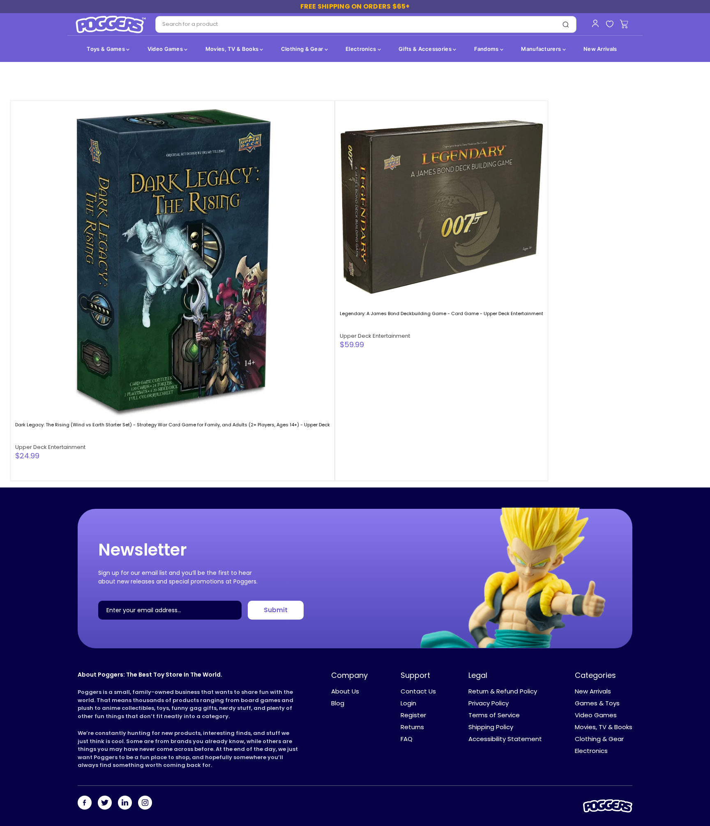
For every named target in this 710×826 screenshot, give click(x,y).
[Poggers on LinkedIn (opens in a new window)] (125, 803)
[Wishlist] (609, 24)
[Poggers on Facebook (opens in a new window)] (85, 803)
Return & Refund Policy (502, 691)
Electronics (362, 49)
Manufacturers (541, 49)
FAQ (407, 738)
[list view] (685, 85)
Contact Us (418, 691)
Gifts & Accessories (426, 49)
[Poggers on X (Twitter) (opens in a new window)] (105, 803)
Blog (337, 703)
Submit (276, 610)
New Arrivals (600, 49)
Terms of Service (494, 715)
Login (408, 703)
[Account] (595, 23)
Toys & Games (106, 49)
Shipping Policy (490, 727)
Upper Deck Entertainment (50, 447)
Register (413, 715)
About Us (345, 691)
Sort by (30, 85)
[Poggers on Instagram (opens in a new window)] (145, 803)
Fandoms (487, 49)
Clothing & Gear (303, 49)
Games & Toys (597, 703)
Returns (412, 727)
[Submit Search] (566, 24)
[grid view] (671, 85)
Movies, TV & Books (232, 49)
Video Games (166, 49)
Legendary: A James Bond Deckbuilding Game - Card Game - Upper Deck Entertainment (441, 313)
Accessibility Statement (505, 738)
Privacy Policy (488, 703)
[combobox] (356, 24)
